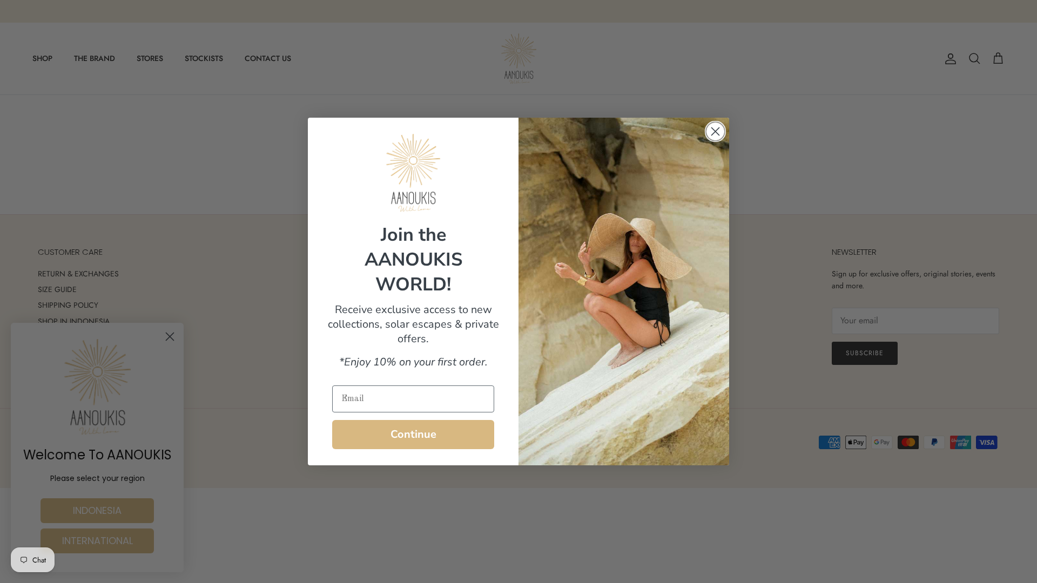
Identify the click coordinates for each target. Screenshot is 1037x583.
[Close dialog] (715, 131)
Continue (413, 434)
